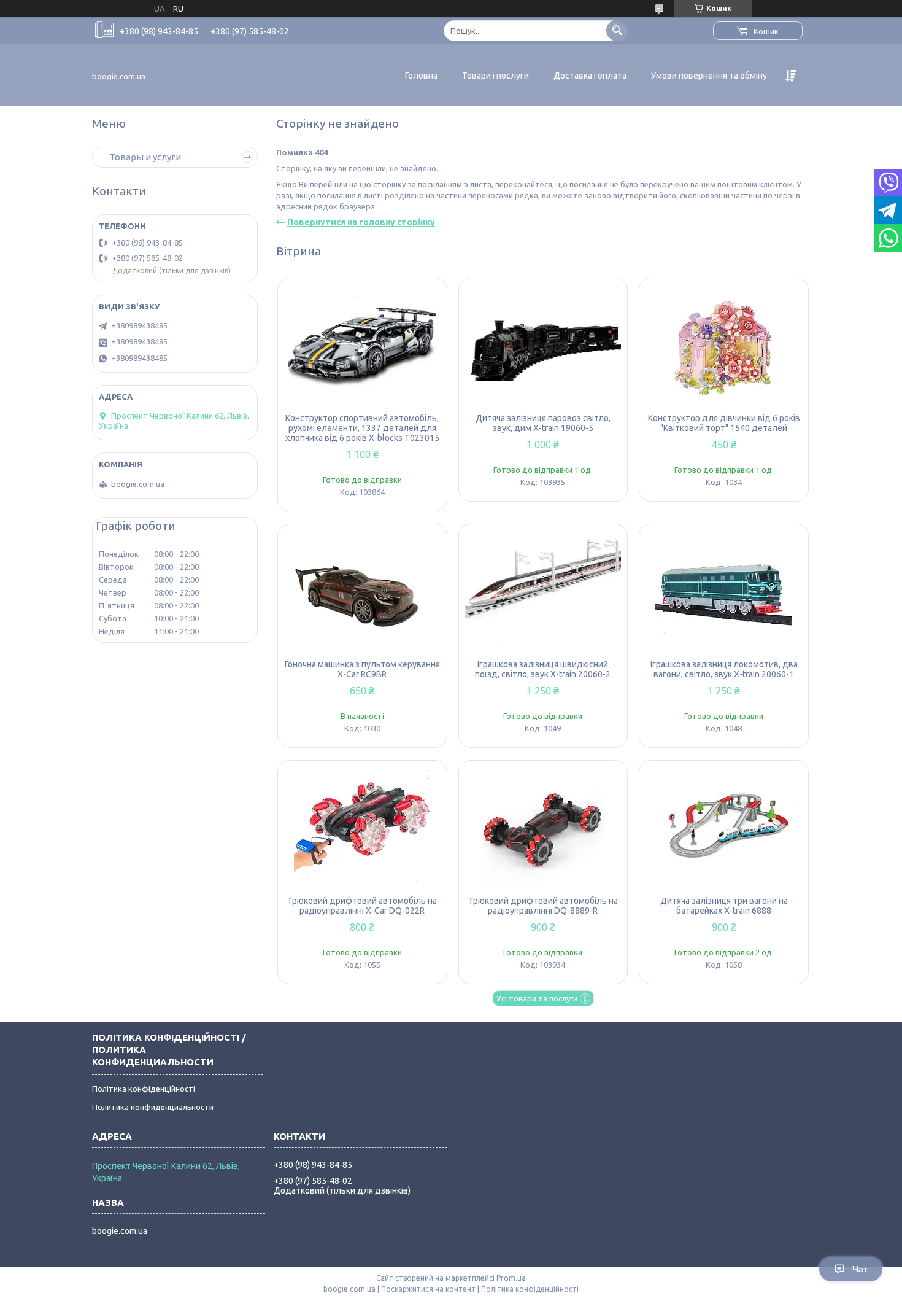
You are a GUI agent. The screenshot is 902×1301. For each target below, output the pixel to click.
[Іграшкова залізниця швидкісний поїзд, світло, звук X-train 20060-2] (543, 591)
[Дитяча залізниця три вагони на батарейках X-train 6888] (724, 828)
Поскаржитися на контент (428, 1289)
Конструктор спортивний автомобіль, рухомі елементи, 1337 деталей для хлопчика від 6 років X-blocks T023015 (362, 428)
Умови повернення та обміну (709, 75)
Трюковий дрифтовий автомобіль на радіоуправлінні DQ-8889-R (543, 905)
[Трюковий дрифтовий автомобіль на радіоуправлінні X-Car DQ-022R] (362, 828)
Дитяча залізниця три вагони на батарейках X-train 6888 (724, 905)
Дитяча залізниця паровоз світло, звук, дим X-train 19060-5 (543, 423)
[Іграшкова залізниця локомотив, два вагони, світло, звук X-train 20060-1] (724, 591)
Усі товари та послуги (536, 998)
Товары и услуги (145, 157)
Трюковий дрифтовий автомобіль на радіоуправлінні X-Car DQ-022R (362, 905)
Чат (860, 1269)
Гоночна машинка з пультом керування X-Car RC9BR (362, 669)
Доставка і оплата (589, 75)
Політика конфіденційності (143, 1088)
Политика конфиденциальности (153, 1107)
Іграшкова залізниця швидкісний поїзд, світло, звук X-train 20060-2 (543, 669)
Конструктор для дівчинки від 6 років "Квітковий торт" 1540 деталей (724, 423)
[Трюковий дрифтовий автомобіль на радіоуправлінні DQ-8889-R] (543, 828)
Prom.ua (511, 1278)
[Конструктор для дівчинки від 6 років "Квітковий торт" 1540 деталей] (724, 345)
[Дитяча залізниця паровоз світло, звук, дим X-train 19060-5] (543, 345)
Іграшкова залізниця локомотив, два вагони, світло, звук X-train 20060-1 (724, 669)
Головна (421, 75)
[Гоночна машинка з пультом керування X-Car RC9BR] (362, 591)
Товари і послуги (495, 75)
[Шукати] (617, 30)
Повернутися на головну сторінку (361, 222)
